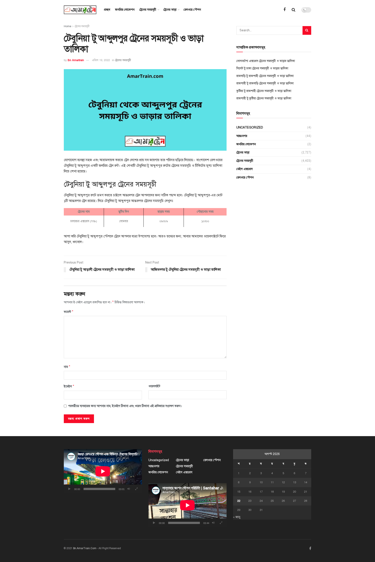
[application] (103, 471)
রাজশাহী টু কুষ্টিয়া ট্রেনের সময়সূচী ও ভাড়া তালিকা (263, 98)
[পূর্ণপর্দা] (136, 489)
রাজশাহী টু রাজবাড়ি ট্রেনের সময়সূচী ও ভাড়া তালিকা (265, 83)
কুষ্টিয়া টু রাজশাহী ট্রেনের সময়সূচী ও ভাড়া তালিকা (263, 91)
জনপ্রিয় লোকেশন (125, 10)
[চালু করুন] (69, 489)
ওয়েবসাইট (154, 386)
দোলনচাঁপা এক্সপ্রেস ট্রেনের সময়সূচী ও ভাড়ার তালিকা (265, 61)
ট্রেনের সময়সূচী (147, 10)
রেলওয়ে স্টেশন (192, 10)
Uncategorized (249, 127)
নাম (67, 367)
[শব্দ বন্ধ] (129, 489)
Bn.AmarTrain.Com (84, 548)
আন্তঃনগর (241, 136)
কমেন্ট (68, 312)
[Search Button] (307, 30)
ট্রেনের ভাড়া (169, 10)
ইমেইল (69, 386)
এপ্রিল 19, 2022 (101, 60)
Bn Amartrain (76, 60)
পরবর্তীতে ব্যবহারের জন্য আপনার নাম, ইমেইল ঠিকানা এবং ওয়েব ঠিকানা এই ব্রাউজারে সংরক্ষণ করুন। (125, 406)
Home (67, 26)
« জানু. (237, 517)
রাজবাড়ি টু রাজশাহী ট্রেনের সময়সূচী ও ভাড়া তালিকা (265, 76)
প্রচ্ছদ (107, 10)
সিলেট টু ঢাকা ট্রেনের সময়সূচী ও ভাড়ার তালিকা (262, 68)
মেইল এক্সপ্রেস (244, 169)
